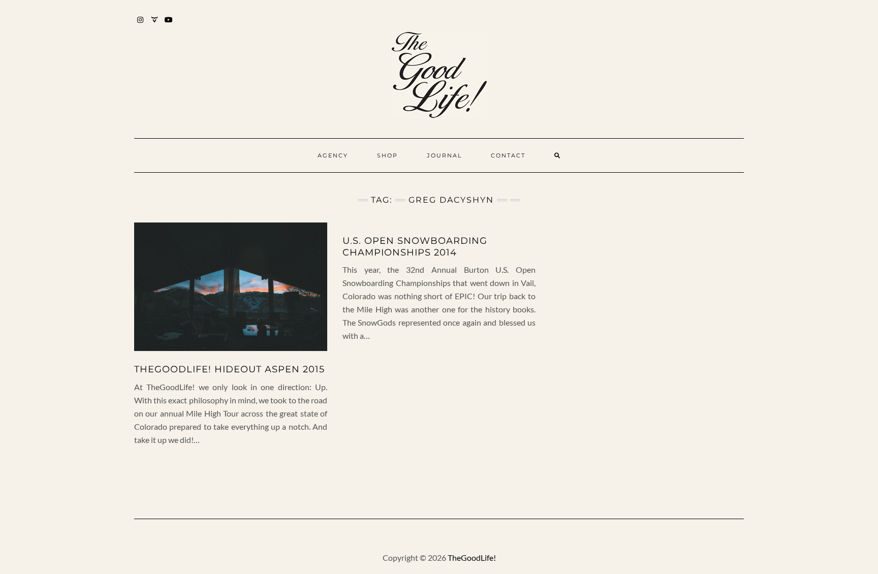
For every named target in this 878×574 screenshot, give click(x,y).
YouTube (169, 24)
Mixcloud (154, 24)
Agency (333, 155)
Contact (508, 155)
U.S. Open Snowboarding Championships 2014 (414, 246)
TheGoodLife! (472, 557)
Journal (444, 155)
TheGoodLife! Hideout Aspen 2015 (229, 369)
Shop (387, 155)
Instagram (140, 24)
